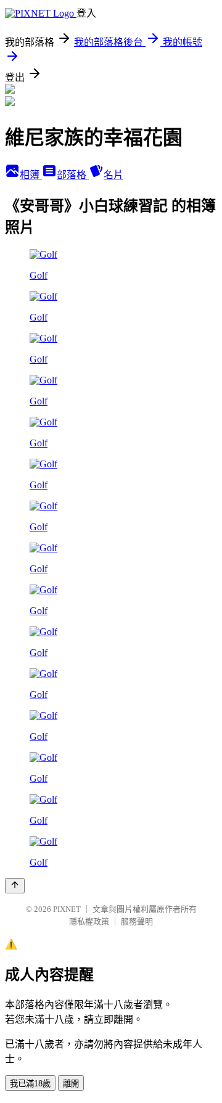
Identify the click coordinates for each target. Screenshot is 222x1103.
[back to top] (15, 885)
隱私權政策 (89, 921)
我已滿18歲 (30, 1083)
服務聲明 (137, 921)
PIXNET (67, 909)
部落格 (73, 175)
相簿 (31, 175)
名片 (113, 175)
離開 (71, 1083)
